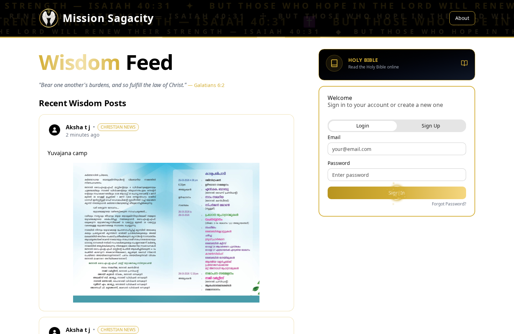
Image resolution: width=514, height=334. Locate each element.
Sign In (396, 192)
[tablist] (397, 125)
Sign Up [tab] (431, 125)
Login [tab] (362, 125)
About (462, 18)
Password (339, 163)
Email (334, 137)
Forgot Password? (449, 204)
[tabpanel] (397, 171)
